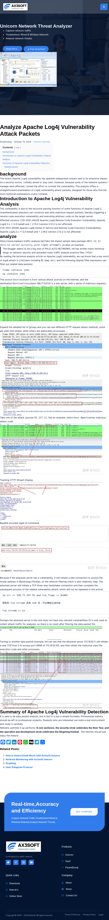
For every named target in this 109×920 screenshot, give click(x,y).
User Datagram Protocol (19, 767)
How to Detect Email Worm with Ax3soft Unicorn (33, 755)
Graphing (11, 763)
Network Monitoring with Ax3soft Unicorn (29, 759)
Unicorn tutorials (41, 141)
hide (17, 147)
